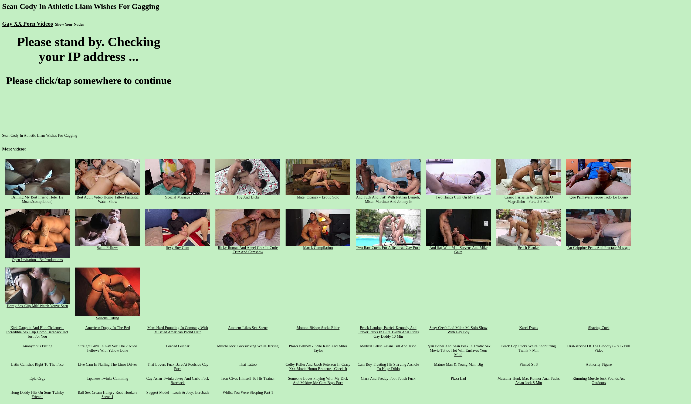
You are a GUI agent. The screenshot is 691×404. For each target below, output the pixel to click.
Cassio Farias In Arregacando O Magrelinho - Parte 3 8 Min (528, 199)
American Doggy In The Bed (107, 328)
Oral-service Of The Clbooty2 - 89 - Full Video (598, 348)
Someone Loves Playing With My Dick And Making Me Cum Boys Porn (318, 380)
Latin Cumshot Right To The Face (37, 364)
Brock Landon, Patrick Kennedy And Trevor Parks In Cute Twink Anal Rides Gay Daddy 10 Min (388, 332)
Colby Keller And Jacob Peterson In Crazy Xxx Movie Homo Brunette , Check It (318, 366)
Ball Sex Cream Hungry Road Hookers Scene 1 (107, 395)
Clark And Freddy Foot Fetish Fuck (388, 378)
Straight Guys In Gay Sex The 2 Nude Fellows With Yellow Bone (107, 348)
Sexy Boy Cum (177, 248)
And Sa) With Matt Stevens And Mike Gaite (458, 250)
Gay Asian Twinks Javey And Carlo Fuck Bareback (177, 380)
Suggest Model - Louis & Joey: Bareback (177, 393)
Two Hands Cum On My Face (458, 197)
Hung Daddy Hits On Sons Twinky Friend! (37, 395)
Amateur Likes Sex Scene (247, 328)
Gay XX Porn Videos (27, 23)
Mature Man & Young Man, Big (458, 364)
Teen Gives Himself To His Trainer (248, 378)
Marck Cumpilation (318, 248)
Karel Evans (528, 328)
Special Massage (177, 197)
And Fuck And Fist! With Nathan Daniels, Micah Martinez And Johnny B (388, 199)
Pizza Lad (458, 378)
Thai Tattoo (248, 364)
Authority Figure (599, 364)
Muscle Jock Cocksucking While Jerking (248, 346)
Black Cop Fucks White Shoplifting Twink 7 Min (528, 348)
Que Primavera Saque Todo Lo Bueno (599, 197)
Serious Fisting (107, 318)
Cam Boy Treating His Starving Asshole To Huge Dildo (388, 366)
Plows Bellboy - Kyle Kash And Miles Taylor (318, 348)
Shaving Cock (598, 328)
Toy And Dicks (247, 197)
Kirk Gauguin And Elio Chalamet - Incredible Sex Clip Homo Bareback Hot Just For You (37, 332)
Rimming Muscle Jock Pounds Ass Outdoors (599, 380)
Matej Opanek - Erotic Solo (318, 197)
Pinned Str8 (529, 364)
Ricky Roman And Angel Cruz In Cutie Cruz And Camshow (248, 250)
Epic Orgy (37, 378)
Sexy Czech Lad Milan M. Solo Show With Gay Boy (458, 330)
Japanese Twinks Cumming (107, 378)
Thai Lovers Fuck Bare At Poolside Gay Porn (177, 366)
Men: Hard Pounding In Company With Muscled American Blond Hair (177, 330)
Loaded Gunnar (177, 346)
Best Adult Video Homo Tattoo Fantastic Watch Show (107, 199)
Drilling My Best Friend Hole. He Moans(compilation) (37, 199)
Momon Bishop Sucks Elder (318, 328)
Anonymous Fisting (37, 346)
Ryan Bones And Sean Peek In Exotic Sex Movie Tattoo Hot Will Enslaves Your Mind (458, 350)
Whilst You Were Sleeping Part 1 (248, 393)
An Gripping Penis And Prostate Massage (598, 248)
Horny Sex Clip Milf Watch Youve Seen (37, 306)
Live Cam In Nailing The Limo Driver (107, 364)
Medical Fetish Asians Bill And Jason (388, 346)
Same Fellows (107, 248)
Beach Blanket (529, 248)
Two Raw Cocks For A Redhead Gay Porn (388, 248)
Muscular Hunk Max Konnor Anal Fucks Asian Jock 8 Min (528, 380)
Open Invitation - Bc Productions (37, 260)
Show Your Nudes (69, 24)
